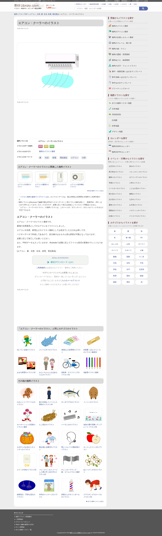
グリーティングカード (121, 88)
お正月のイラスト (115, 166)
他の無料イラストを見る (96, 190)
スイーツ (114, 250)
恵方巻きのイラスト (116, 172)
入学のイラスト (135, 183)
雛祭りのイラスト (115, 177)
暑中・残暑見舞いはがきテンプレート (127, 71)
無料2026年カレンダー (121, 146)
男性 (128, 282)
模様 (114, 282)
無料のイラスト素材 (47, 151)
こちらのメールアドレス (70, 280)
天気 (114, 263)
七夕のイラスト (135, 199)
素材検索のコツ (126, 1)
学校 (114, 269)
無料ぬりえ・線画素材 (121, 60)
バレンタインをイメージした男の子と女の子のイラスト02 (48, 472)
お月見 (116, 4)
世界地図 (115, 126)
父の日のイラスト (115, 199)
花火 (135, 4)
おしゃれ (114, 244)
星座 (128, 276)
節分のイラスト (135, 166)
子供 (141, 263)
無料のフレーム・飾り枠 (122, 43)
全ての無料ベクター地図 (122, 103)
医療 (128, 257)
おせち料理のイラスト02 (26, 372)
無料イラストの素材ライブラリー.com (80, 532)
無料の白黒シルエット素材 (122, 37)
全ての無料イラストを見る (140, 1)
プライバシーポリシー (23, 522)
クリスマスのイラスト (137, 216)
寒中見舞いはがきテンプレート (124, 77)
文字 (128, 269)
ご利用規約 (40, 268)
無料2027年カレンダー (121, 152)
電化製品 (55, 14)
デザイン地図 (117, 132)
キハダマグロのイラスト (70, 402)
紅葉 (110, 4)
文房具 (141, 269)
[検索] (143, 8)
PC (141, 238)
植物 (141, 276)
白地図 (104, 4)
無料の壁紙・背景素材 (121, 54)
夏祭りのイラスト (115, 205)
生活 (45, 14)
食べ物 (128, 238)
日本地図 (115, 109)
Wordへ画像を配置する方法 (25, 524)
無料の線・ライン (119, 49)
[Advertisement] (60, 35)
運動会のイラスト (115, 210)
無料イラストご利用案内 (112, 1)
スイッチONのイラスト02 (26, 470)
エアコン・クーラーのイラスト (60, 257)
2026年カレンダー (81, 4)
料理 (114, 276)
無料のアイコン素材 (120, 32)
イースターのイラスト (117, 188)
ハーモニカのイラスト (69, 425)
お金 (128, 244)
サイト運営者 (20, 527)
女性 (128, 263)
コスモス (124, 4)
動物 (114, 257)
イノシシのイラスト (90, 402)
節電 (49, 14)
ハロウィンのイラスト (137, 210)
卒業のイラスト (114, 183)
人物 (141, 250)
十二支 (141, 257)
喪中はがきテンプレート (122, 83)
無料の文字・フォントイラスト (124, 66)
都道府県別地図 (94, 4)
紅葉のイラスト (114, 216)
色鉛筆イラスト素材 (90, 372)
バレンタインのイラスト (138, 172)
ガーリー (141, 244)
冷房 (38, 14)
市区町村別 (116, 114)
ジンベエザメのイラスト (48, 350)
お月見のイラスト (136, 205)
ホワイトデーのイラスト (138, 177)
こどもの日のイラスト (137, 188)
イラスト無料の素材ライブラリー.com (34, 197)
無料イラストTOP (20, 14)
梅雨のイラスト (135, 194)
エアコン (32, 14)
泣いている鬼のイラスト (26, 350)
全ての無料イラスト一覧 (24, 530)
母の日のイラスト (115, 194)
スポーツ (128, 250)
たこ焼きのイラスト (46, 425)
